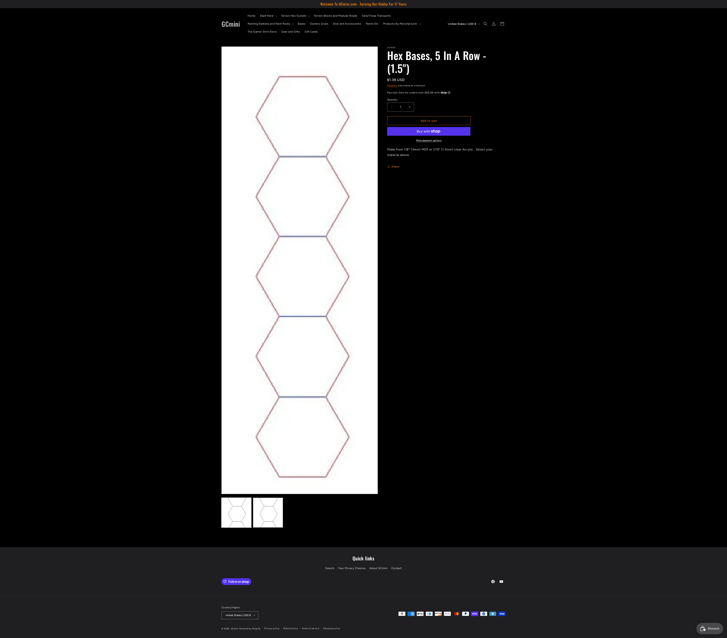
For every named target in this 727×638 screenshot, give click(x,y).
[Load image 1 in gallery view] (236, 512)
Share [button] (395, 166)
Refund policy (290, 628)
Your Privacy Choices (352, 568)
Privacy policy (272, 628)
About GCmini (378, 568)
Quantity (392, 99)
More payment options (429, 140)
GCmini (235, 628)
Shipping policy (331, 628)
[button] (268, 16)
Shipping (392, 85)
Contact (396, 568)
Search (330, 568)
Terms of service (310, 628)
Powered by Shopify (250, 628)
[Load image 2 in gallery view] (268, 512)
